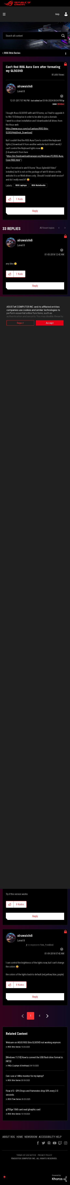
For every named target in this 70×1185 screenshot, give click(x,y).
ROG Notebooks (38, 185)
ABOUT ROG (8, 1136)
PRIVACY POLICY (45, 1155)
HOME (19, 1136)
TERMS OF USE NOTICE (26, 1155)
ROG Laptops (21, 185)
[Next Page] (47, 1016)
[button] (10, 199)
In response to (40, 945)
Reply (35, 210)
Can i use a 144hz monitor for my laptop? (25, 1076)
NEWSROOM (30, 1136)
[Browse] (5, 14)
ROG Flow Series (14, 1099)
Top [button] (4, 1176)
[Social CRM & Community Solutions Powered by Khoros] (59, 1178)
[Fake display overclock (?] (65, 228)
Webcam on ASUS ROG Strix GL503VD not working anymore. (33, 1042)
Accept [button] (50, 323)
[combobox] (35, 36)
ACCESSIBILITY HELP (50, 1136)
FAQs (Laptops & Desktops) (18, 1066)
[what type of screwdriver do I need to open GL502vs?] (59, 228)
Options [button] (65, 53)
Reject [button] (20, 323)
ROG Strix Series (12, 53)
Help (57, 14)
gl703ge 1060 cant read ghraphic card (23, 1109)
